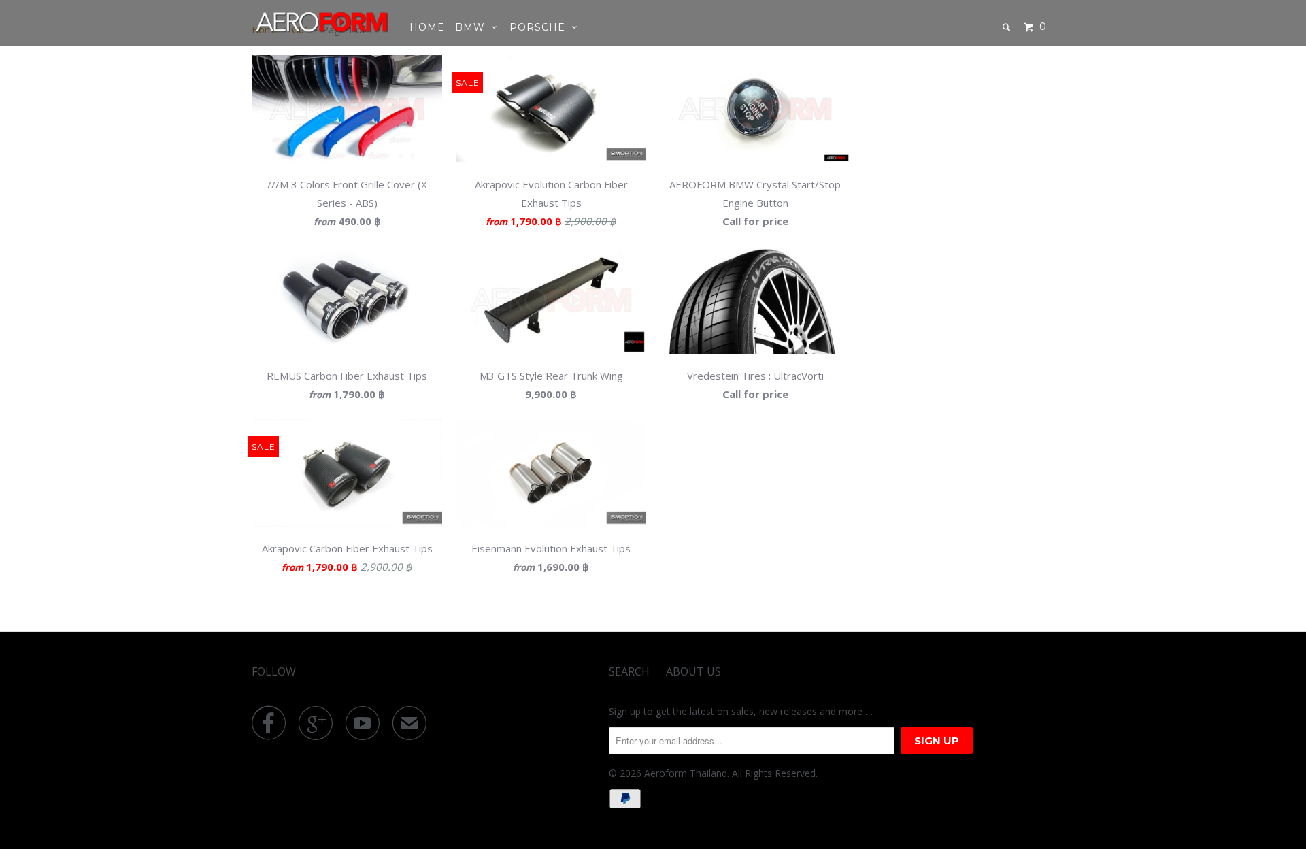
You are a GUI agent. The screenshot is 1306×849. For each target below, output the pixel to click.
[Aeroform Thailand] (321, 21)
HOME (427, 27)
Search (629, 671)
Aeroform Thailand (685, 773)
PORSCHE (540, 27)
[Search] (1008, 27)
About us (693, 671)
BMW (473, 27)
